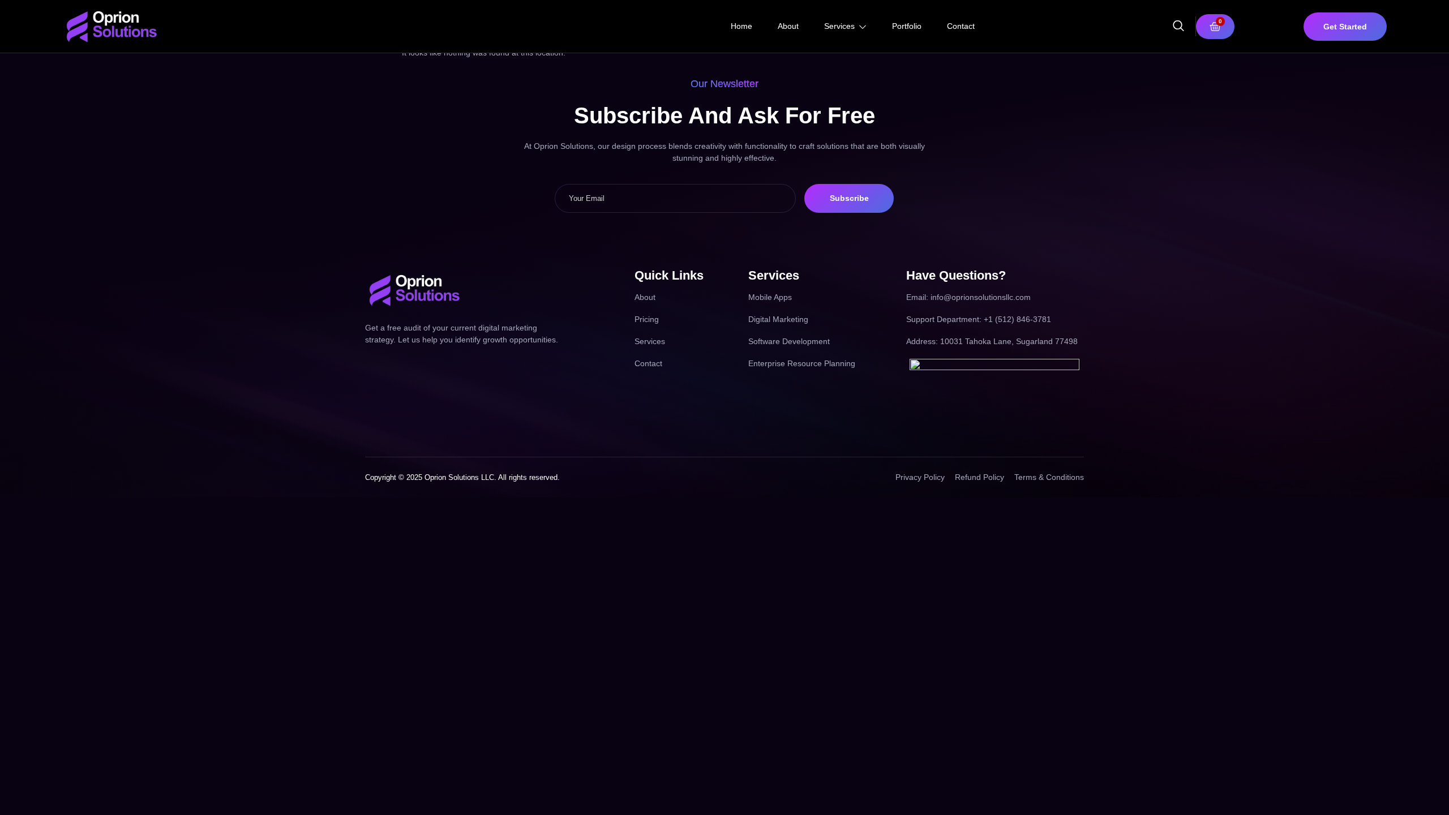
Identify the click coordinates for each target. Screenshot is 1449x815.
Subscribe (849, 198)
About (788, 26)
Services (839, 26)
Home (741, 26)
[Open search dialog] (1178, 27)
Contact (961, 26)
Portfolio (906, 26)
